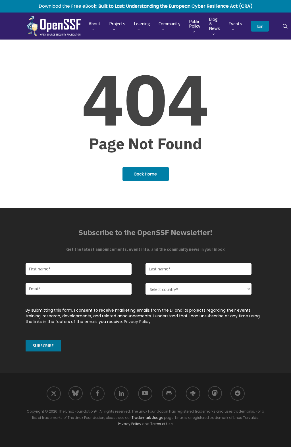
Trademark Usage (147, 417)
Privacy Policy (137, 321)
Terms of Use (161, 423)
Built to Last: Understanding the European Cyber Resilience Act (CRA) (175, 6)
